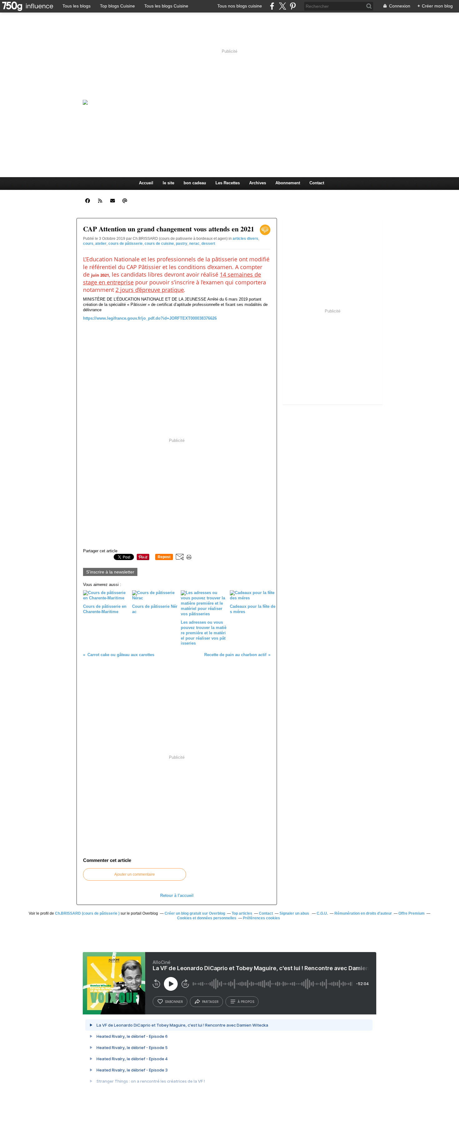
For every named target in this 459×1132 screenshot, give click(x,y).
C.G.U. (322, 913)
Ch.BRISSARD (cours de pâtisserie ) (87, 913)
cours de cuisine (159, 243)
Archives (257, 183)
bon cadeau (195, 183)
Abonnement (287, 183)
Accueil (146, 183)
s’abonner (174, 1002)
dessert (208, 243)
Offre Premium (411, 913)
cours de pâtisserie (125, 243)
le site (168, 183)
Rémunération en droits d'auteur (363, 913)
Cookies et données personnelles (206, 918)
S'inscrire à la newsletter (110, 571)
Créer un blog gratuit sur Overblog (195, 913)
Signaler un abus (294, 913)
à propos (246, 1002)
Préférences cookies (261, 918)
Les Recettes (227, 183)
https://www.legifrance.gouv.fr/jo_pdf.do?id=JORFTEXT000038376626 (150, 318)
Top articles (242, 913)
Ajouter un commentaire (134, 874)
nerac (194, 243)
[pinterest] (293, 6)
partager (210, 1002)
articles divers (245, 238)
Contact (316, 183)
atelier (100, 243)
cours (88, 243)
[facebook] (272, 6)
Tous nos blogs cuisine (239, 5)
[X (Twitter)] (282, 6)
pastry (181, 243)
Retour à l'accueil (177, 895)
